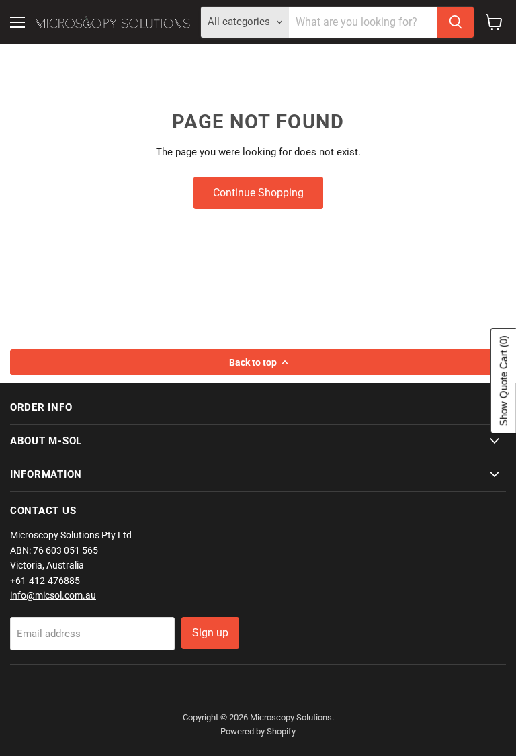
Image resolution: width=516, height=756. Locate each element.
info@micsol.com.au (53, 595)
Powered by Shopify (258, 731)
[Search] (455, 22)
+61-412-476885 (45, 580)
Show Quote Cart (503, 380)
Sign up (210, 632)
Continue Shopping (258, 192)
